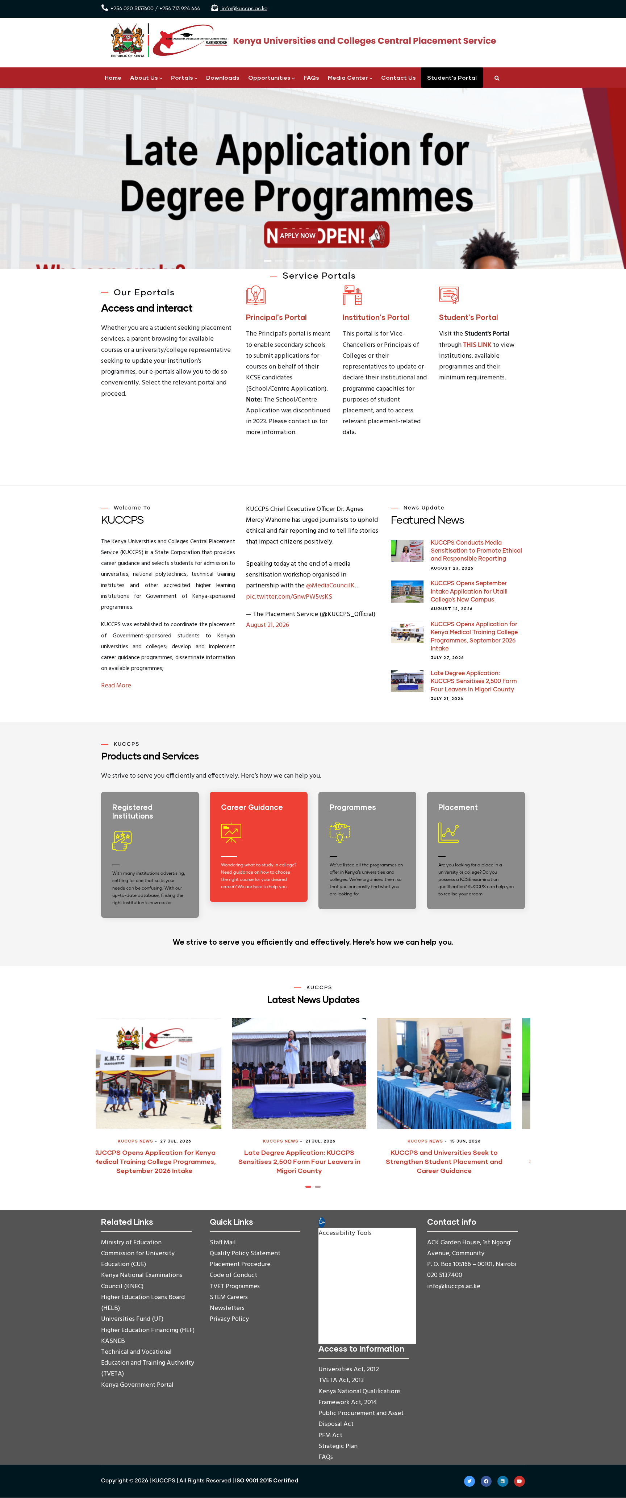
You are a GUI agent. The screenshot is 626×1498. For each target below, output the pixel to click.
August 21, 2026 (267, 625)
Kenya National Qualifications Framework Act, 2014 (359, 1397)
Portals (182, 77)
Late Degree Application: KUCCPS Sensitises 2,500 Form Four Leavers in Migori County (474, 681)
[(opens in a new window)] (262, 854)
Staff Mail (223, 1242)
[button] (308, 1187)
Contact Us (398, 77)
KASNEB (113, 1341)
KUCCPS (163, 1481)
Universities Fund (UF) (132, 1319)
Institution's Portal (376, 317)
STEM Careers (229, 1297)
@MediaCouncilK (330, 586)
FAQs (311, 77)
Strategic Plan (338, 1446)
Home (113, 77)
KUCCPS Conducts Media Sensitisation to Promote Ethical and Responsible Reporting (476, 551)
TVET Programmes (235, 1286)
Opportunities (269, 77)
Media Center (348, 77)
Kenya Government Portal (137, 1385)
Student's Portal (452, 77)
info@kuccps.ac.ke (243, 8)
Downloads (222, 77)
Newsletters (227, 1308)
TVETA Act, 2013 (341, 1380)
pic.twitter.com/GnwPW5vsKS (289, 597)
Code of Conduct (233, 1275)
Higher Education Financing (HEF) (148, 1330)
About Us (144, 77)
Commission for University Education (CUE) (138, 1259)
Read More (116, 686)
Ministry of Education (131, 1242)
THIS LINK (477, 345)
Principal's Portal (276, 317)
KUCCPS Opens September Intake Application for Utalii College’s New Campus (469, 592)
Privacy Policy (229, 1319)
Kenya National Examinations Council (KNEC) (141, 1280)
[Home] (300, 40)
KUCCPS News (149, 1141)
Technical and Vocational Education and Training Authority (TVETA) (147, 1363)
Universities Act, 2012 (348, 1369)
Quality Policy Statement (245, 1253)
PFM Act (330, 1435)
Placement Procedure (240, 1264)
